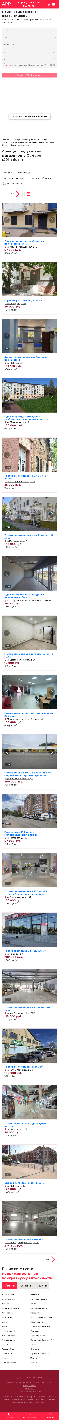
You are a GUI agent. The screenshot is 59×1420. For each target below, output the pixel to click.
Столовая (35, 1349)
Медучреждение (38, 1299)
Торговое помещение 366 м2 (23, 1239)
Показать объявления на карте (30, 116)
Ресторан (35, 1331)
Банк (4, 1322)
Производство (37, 1322)
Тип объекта (9, 44)
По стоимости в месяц (14, 178)
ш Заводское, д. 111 (16, 1129)
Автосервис (8, 1317)
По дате (8, 172)
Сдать (41, 1285)
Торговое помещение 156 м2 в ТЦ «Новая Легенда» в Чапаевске (27, 893)
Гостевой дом (8, 1349)
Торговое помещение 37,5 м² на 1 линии (26, 477)
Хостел (5, 1358)
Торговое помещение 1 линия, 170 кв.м (27, 1009)
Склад (33, 1344)
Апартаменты (8, 1299)
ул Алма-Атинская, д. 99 (19, 1070)
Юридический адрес (40, 1353)
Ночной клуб (8, 1331)
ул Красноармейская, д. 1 (19, 778)
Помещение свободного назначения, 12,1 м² (29, 655)
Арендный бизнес (11, 1308)
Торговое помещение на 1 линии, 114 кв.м (29, 536)
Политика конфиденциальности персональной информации (29, 1384)
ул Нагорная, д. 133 (16, 837)
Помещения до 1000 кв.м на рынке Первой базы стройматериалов (27, 774)
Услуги (33, 1358)
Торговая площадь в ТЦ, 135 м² (25, 950)
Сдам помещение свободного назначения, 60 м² (24, 596)
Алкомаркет (8, 1295)
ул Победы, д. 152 (16, 303)
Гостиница (7, 1353)
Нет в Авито (14, 183)
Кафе (4, 1326)
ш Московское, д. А (16, 541)
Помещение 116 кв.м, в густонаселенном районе (21, 833)
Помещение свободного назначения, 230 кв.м (29, 715)
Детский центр (9, 1335)
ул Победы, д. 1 (14, 363)
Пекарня (34, 1313)
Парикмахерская (38, 1308)
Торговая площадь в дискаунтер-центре (26, 1125)
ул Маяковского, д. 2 (17, 422)
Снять (6, 37)
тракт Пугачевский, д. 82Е (20, 1013)
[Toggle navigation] (54, 4)
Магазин (34, 1295)
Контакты (29, 1388)
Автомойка (7, 1313)
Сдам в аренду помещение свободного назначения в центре (26, 418)
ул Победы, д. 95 (15, 1186)
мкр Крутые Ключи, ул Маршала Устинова (28, 600)
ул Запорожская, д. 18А (18, 897)
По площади (24, 172)
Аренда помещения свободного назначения (25, 358)
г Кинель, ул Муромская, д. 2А (22, 1242)
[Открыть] (29, 220)
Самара (7, 31)
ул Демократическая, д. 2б (21, 659)
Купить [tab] (26, 1285)
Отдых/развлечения (40, 1326)
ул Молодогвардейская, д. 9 (21, 246)
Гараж (5, 1344)
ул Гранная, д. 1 (14, 954)
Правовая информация (29, 1391)
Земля (33, 1362)
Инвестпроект (9, 1362)
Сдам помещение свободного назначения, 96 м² (24, 242)
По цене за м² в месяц (41, 178)
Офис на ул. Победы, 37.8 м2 (23, 300)
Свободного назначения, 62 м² (24, 1182)
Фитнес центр (8, 1340)
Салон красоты (37, 1335)
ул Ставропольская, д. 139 (20, 481)
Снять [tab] (9, 1285)
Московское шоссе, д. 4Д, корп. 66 (25, 719)
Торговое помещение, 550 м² (23, 1066)
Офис (33, 1304)
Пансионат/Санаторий (41, 1340)
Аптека (5, 1304)
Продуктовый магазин (41, 1317)
